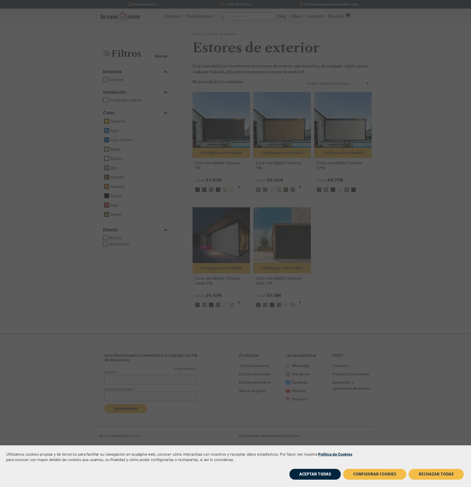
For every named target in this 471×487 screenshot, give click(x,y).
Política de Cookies (335, 454)
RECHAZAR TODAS (436, 474)
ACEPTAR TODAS (315, 474)
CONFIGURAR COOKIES (374, 474)
